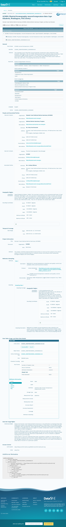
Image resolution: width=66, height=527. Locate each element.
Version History (48, 13)
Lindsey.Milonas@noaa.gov (33, 180)
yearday (12, 385)
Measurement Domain (28, 398)
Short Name (10, 46)
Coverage (31, 411)
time (12, 384)
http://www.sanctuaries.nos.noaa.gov (35, 124)
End (24, 234)
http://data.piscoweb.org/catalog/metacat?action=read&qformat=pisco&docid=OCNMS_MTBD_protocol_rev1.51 (50, 269)
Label (31, 384)
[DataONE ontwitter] (46, 510)
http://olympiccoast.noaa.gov (33, 118)
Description (23, 263)
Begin (23, 231)
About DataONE (37, 500)
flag (11, 388)
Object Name (17, 350)
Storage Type (30, 392)
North (23, 203)
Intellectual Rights (8, 423)
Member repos (15, 502)
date (12, 382)
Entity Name (17, 343)
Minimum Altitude (20, 215)
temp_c (12, 387)
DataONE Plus (4, 503)
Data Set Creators (9, 115)
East (24, 209)
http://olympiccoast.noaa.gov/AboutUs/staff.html (38, 146)
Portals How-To (26, 506)
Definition (30, 387)
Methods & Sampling (28, 414)
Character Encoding (15, 361)
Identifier (11, 49)
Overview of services (4, 501)
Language (11, 106)
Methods (11, 260)
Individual (22, 127)
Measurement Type (28, 395)
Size (19, 358)
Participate (14, 500)
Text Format (17, 364)
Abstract (11, 52)
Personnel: (10, 244)
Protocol (24, 268)
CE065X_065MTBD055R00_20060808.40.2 (32, 354)
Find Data (5, 513)
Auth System (10, 446)
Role (24, 187)
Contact (35, 504)
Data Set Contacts (8, 151)
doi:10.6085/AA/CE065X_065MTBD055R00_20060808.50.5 (28, 13)
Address (23, 130)
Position (23, 151)
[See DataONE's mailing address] (61, 510)
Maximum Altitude (20, 218)
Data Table (12, 340)
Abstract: (11, 251)
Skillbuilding (25, 500)
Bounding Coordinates (8, 202)
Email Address (21, 143)
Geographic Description (10, 195)
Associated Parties (8, 165)
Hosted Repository (3, 506)
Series (11, 110)
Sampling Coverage (21, 288)
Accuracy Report (29, 405)
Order (11, 450)
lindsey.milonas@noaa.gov (33, 157)
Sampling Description (21, 327)
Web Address (22, 118)
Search (5, 10)
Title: (12, 241)
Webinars (24, 504)
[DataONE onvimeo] (49, 510)
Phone (23, 137)
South (23, 206)
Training (24, 502)
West (23, 212)
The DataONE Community (15, 507)
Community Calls (16, 509)
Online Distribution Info (32, 269)
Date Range (10, 230)
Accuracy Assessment (28, 408)
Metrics (35, 502)
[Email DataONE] (53, 510)
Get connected (48, 523)
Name (31, 381)
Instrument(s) (22, 278)
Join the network (16, 504)
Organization (22, 115)
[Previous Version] (43, 13)
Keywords (10, 61)
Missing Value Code (28, 401)
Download (24, 347)
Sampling (11, 285)
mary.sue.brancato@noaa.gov (33, 143)
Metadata (10, 10)
